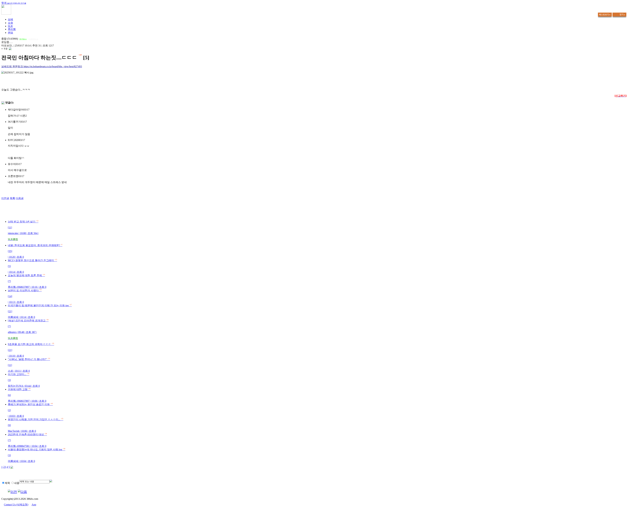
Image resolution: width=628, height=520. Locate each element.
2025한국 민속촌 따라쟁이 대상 (27, 440)
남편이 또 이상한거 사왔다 (25, 296)
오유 (10, 22)
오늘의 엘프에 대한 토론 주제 (27, 281)
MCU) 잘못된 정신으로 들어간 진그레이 (32, 266)
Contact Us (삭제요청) (16, 504)
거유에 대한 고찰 (27, 395)
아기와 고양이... (24, 380)
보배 (10, 19)
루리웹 (12, 29)
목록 (12, 198)
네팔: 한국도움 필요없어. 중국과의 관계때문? (35, 251)
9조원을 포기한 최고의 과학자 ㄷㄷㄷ (31, 350)
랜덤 (10, 32)
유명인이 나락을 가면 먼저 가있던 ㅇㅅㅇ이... (35, 425)
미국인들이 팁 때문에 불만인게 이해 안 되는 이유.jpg (40, 311)
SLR (10, 26)
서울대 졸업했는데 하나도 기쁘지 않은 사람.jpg (36, 455)
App (34, 504)
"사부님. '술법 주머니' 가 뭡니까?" (29, 365)
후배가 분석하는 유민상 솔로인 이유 (30, 410)
